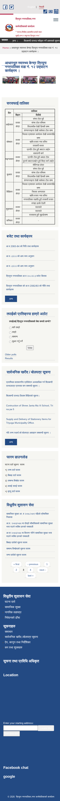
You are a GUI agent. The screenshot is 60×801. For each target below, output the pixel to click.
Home (5, 47)
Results (9, 358)
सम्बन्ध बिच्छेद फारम (16, 480)
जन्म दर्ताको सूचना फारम (16, 554)
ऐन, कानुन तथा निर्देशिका (17, 642)
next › (43, 570)
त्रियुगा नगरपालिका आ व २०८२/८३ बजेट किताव (26, 276)
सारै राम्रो (16, 327)
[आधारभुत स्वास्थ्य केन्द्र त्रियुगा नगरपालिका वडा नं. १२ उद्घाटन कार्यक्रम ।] (10, 79)
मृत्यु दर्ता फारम (14, 491)
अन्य (11, 298)
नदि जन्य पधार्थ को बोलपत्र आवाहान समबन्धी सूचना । (28, 432)
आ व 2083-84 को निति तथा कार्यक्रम (22, 246)
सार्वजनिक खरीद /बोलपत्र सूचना (21, 637)
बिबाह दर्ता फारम (14, 475)
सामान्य (15, 336)
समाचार (8, 631)
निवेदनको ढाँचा (12, 617)
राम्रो (14, 332)
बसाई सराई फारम (15, 486)
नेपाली (41, 7)
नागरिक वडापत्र (13, 612)
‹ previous (33, 564)
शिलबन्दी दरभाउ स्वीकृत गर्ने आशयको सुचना (40, 40)
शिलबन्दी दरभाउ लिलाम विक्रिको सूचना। (23, 395)
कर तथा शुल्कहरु (13, 647)
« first (16, 564)
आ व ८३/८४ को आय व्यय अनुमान (20, 256)
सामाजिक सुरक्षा (12, 607)
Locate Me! (46, 728)
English (31, 7)
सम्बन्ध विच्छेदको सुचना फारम (18, 548)
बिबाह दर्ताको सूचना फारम (16, 542)
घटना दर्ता (10, 601)
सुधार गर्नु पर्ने (17, 341)
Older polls (10, 354)
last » (31, 575)
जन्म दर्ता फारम (14, 470)
